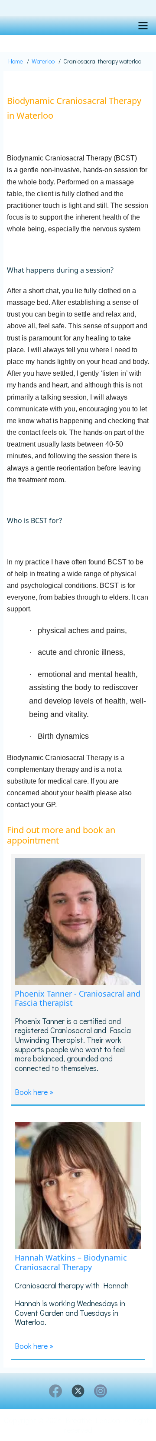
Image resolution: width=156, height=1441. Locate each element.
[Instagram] (100, 1391)
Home (15, 61)
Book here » (34, 1092)
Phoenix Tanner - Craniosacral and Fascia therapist (77, 998)
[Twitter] (78, 1391)
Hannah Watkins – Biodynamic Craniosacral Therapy (71, 1262)
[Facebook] (55, 1391)
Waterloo (43, 61)
